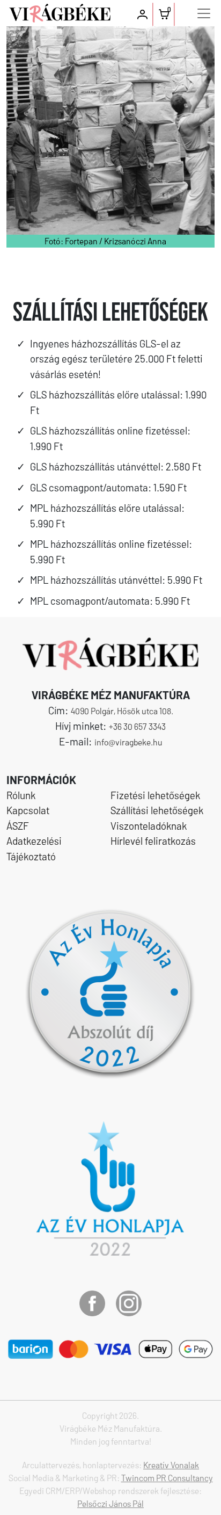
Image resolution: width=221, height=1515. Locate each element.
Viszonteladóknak (148, 826)
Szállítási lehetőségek (156, 810)
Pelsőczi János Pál (110, 1503)
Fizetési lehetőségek (155, 795)
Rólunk (20, 795)
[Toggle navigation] (204, 13)
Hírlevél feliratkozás (153, 841)
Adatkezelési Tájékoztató (34, 848)
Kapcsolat (27, 810)
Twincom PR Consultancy (167, 1478)
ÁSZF (17, 826)
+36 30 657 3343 (137, 726)
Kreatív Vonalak (171, 1465)
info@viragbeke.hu (128, 742)
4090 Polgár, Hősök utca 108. (122, 711)
